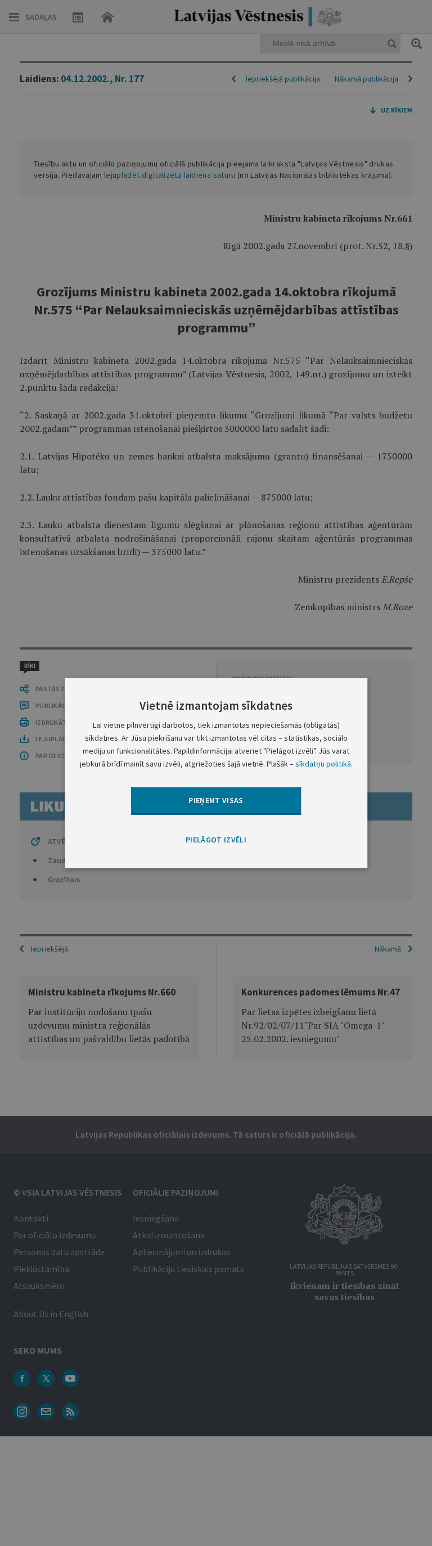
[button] (216, 840)
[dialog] (216, 773)
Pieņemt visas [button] (216, 800)
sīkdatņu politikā (323, 764)
